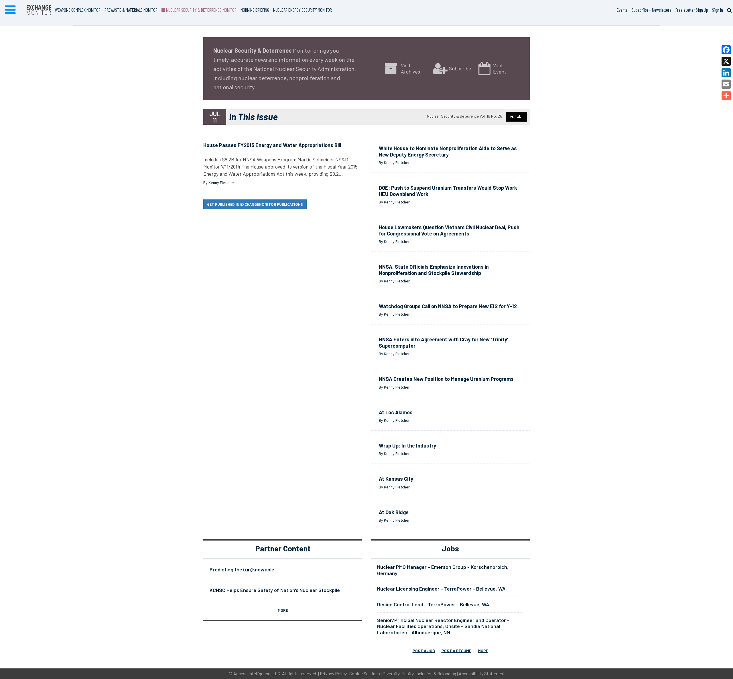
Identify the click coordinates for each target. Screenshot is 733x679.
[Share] (726, 95)
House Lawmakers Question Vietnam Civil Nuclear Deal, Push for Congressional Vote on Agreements (449, 230)
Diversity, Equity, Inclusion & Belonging (419, 673)
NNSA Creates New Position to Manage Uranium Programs (446, 379)
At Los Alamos (396, 412)
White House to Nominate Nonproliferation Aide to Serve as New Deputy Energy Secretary (448, 151)
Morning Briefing (255, 10)
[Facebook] (726, 50)
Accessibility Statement (482, 673)
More (283, 610)
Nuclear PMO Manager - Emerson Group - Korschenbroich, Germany (443, 570)
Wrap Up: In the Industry (407, 445)
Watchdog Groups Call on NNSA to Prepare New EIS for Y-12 (448, 306)
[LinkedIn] (726, 72)
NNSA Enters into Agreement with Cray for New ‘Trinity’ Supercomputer (443, 342)
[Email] (726, 84)
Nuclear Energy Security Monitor (302, 10)
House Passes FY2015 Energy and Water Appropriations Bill (272, 145)
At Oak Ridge (394, 512)
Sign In (717, 10)
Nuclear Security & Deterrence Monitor (201, 10)
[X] (726, 61)
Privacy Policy (333, 673)
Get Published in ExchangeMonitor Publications (255, 204)
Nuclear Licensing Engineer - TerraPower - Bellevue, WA (441, 588)
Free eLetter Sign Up (691, 10)
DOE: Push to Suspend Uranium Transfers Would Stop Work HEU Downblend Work (448, 191)
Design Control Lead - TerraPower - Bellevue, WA (433, 604)
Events (622, 10)
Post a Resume (456, 650)
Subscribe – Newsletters (651, 10)
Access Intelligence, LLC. (257, 673)
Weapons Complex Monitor (78, 10)
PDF (513, 116)
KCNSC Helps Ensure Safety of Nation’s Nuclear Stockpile (275, 590)
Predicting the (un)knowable (242, 569)
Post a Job (424, 650)
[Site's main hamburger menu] (10, 10)
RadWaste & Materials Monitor (131, 10)
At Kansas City (396, 479)
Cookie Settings (364, 673)
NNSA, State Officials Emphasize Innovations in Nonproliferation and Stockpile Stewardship (434, 270)
